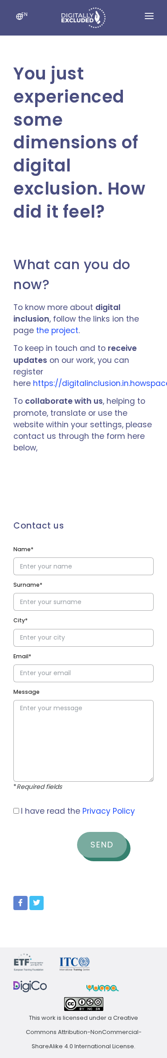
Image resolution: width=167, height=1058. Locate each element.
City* (20, 620)
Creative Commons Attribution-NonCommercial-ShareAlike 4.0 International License (84, 1032)
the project (57, 330)
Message (26, 692)
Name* (23, 549)
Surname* (27, 585)
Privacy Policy (108, 811)
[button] (19, 17)
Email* (22, 656)
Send (102, 844)
